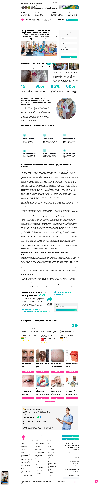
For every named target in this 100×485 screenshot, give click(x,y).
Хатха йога (50, 451)
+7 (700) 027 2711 (29, 417)
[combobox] (62, 54)
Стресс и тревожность (39, 453)
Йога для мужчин (38, 473)
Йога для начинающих (52, 448)
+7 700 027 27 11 (58, 20)
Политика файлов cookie (47, 481)
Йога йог (49, 446)
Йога (49, 443)
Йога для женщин (38, 472)
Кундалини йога (51, 449)
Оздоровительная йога (52, 445)
